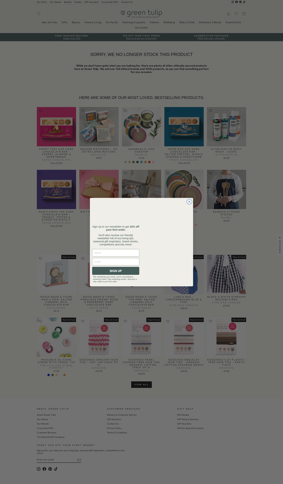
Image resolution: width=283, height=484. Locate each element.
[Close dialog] (189, 201)
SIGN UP (116, 271)
